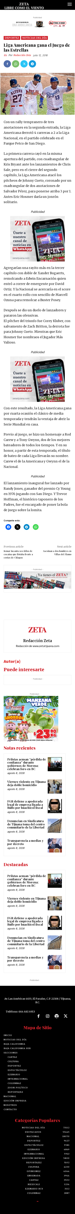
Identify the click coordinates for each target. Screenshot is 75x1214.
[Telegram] (32, 63)
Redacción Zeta (22, 55)
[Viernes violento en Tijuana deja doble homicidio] (55, 786)
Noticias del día (34, 37)
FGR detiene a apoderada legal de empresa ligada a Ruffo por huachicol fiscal (25, 804)
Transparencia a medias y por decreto (25, 842)
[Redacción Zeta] (6, 55)
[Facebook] (7, 63)
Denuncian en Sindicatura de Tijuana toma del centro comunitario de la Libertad (26, 824)
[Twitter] (24, 63)
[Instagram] (47, 1016)
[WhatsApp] (15, 63)
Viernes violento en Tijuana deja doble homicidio (26, 783)
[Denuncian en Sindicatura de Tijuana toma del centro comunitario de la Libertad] (55, 826)
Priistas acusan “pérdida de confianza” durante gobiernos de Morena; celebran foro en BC (26, 764)
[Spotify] (56, 1016)
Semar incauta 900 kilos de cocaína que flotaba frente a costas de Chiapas (18, 554)
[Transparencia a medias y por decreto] (55, 845)
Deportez (12, 37)
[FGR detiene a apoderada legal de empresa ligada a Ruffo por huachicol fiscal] (55, 806)
